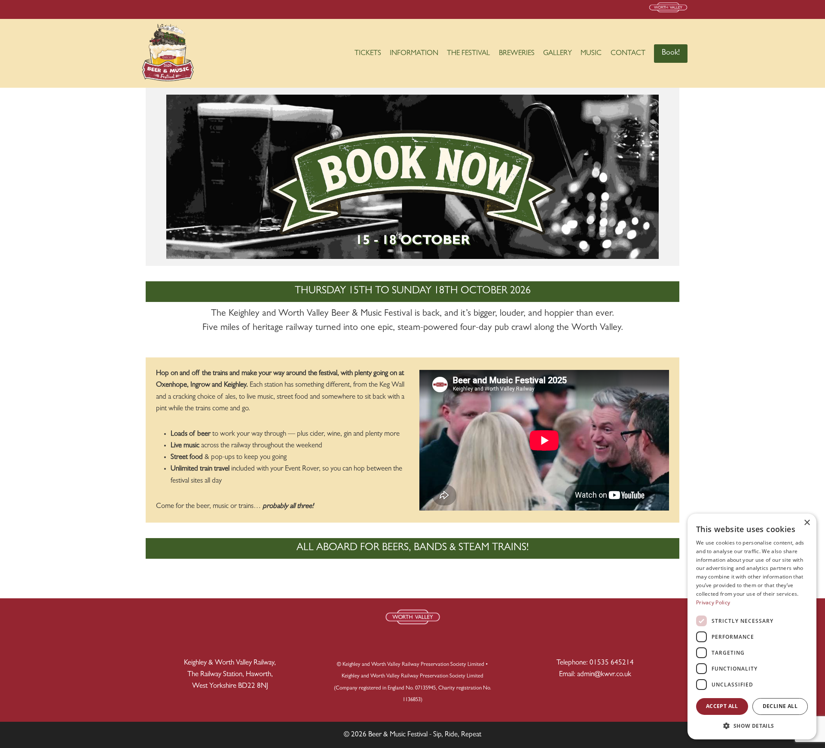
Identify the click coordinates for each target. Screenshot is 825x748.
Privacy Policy (713, 602)
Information (414, 53)
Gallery (557, 53)
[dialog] (752, 626)
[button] (752, 725)
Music (591, 53)
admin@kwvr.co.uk (604, 674)
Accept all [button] (722, 706)
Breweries (517, 53)
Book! (671, 53)
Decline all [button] (780, 706)
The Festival (468, 53)
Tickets (367, 53)
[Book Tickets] (412, 177)
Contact (628, 53)
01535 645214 (612, 663)
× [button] (807, 523)
